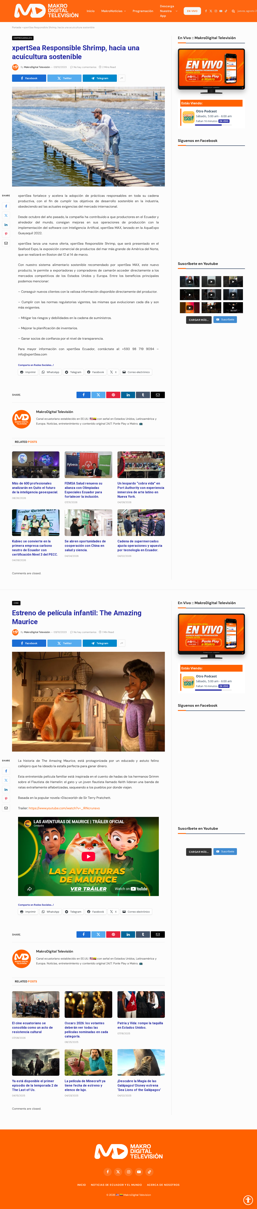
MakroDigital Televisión (37, 67)
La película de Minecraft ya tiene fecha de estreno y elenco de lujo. (85, 1085)
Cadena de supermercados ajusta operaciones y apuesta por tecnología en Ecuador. (139, 545)
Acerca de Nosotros (163, 1185)
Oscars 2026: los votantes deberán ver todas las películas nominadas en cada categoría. (86, 1029)
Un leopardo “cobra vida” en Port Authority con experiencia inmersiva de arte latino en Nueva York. (140, 489)
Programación (143, 11)
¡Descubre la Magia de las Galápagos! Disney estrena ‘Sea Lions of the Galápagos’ (139, 1085)
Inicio (91, 11)
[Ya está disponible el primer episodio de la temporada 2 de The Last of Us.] (35, 1062)
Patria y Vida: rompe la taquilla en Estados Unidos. (140, 1025)
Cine (16, 603)
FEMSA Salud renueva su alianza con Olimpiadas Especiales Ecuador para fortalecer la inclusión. (83, 489)
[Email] (6, 243)
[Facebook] (6, 206)
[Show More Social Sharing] (121, 78)
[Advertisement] (211, 358)
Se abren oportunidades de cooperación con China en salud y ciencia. (85, 545)
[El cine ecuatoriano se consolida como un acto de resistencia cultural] (35, 1004)
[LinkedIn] (6, 224)
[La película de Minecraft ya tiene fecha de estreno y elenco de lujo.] (88, 1062)
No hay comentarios (85, 67)
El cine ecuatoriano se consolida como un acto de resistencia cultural (32, 1027)
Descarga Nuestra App (167, 11)
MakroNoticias (111, 11)
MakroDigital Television (137, 1195)
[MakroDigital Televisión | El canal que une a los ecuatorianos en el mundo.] (46, 11)
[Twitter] (6, 215)
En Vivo (192, 11)
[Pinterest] (6, 233)
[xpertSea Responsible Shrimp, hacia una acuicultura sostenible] (88, 137)
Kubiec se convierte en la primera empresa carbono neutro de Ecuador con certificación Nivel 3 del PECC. (35, 547)
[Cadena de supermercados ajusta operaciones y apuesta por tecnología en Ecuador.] (141, 522)
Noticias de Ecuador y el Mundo (116, 1185)
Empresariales (23, 38)
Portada (16, 27)
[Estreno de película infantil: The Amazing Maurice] (88, 702)
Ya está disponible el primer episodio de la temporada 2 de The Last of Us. (35, 1085)
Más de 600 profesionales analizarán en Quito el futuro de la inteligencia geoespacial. (35, 487)
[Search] (233, 11)
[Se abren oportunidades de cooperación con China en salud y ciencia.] (88, 522)
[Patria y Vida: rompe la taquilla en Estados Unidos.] (141, 1004)
